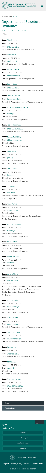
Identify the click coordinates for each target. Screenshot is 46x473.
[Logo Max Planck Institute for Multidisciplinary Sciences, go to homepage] (19, 5)
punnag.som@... (13, 353)
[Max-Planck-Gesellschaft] (14, 457)
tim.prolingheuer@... (14, 339)
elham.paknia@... (13, 307)
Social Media (8, 428)
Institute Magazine (23, 438)
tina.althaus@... (13, 47)
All (25, 30)
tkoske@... (11, 175)
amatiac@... (11, 263)
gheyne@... (11, 158)
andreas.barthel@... (14, 76)
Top (41, 422)
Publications (10, 408)
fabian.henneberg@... (15, 140)
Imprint (6, 464)
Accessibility (38, 464)
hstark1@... (11, 368)
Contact (23, 432)
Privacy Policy (16, 464)
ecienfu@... (11, 114)
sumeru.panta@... (13, 324)
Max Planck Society (23, 443)
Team (7, 403)
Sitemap (27, 464)
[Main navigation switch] (42, 6)
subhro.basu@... (13, 87)
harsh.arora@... (12, 61)
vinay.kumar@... (13, 210)
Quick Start (7, 425)
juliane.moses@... (13, 280)
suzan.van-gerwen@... (15, 386)
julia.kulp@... (12, 193)
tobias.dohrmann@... (15, 128)
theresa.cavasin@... (14, 99)
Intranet (23, 448)
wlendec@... (11, 231)
